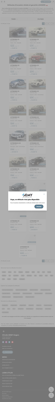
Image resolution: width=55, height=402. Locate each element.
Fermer (38, 206)
